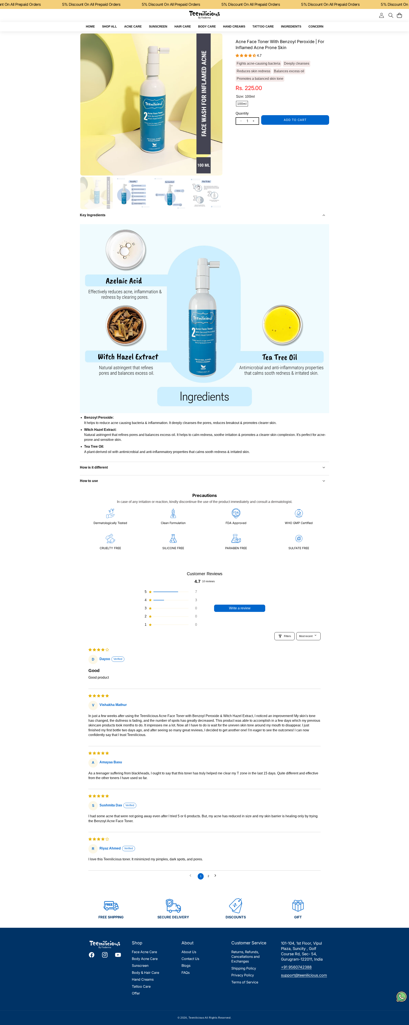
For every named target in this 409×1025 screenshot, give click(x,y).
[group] (96, 193)
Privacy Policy (242, 975)
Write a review (240, 608)
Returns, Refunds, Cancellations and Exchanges (245, 957)
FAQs (185, 972)
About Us (188, 952)
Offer (136, 993)
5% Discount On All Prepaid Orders (32, 4)
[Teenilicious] (204, 15)
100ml (242, 103)
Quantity (242, 113)
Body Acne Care (145, 959)
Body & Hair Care (145, 972)
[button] (391, 15)
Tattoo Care (141, 986)
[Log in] (381, 15)
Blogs (185, 965)
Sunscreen (140, 965)
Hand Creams (143, 979)
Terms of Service (244, 982)
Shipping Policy (243, 968)
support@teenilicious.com (304, 975)
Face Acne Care (144, 952)
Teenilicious (196, 1017)
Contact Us (190, 959)
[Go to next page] (217, 876)
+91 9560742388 (296, 967)
